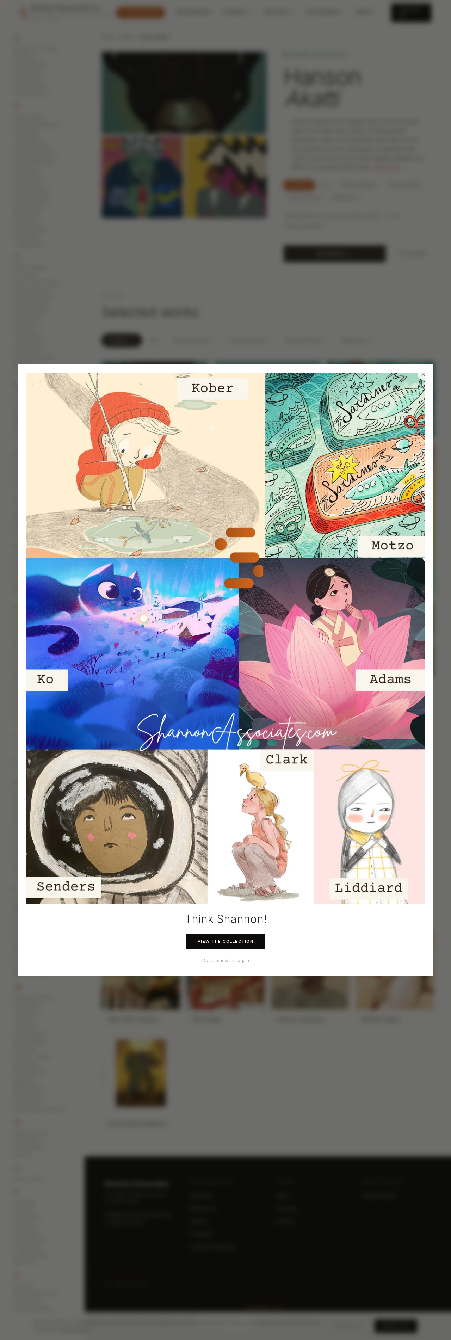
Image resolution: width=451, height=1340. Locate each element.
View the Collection (226, 941)
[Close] (423, 374)
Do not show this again (225, 960)
